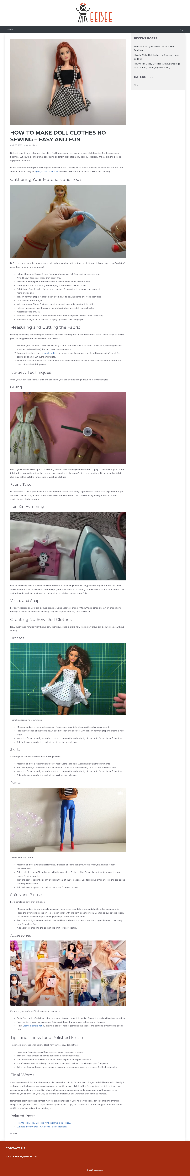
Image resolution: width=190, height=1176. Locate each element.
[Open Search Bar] (181, 29)
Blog (15, 1133)
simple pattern (51, 353)
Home (10, 29)
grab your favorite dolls (46, 171)
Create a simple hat (32, 1025)
